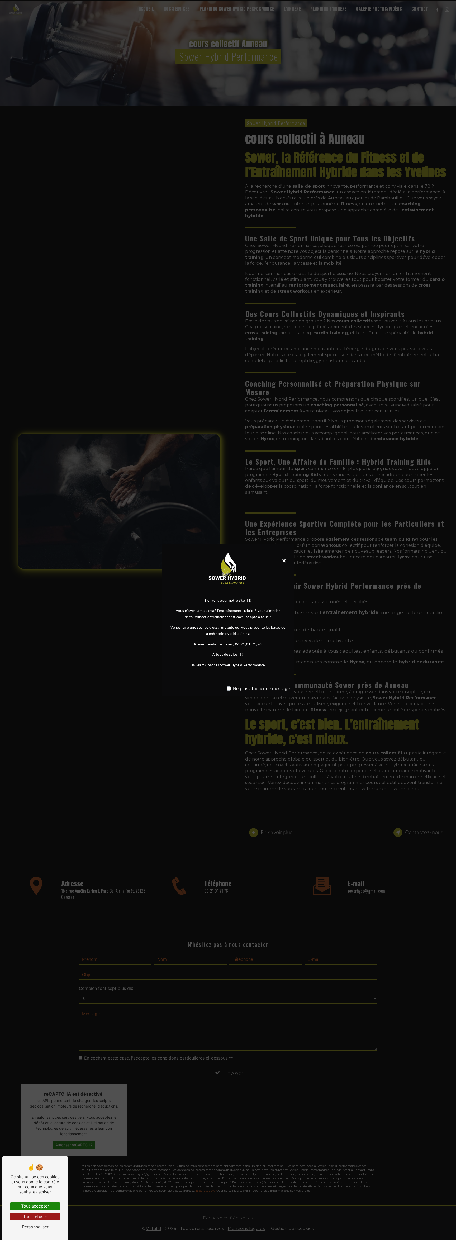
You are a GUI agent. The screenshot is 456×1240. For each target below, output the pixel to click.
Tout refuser (35, 1216)
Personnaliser (35, 1226)
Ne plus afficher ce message (261, 688)
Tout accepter (35, 1206)
